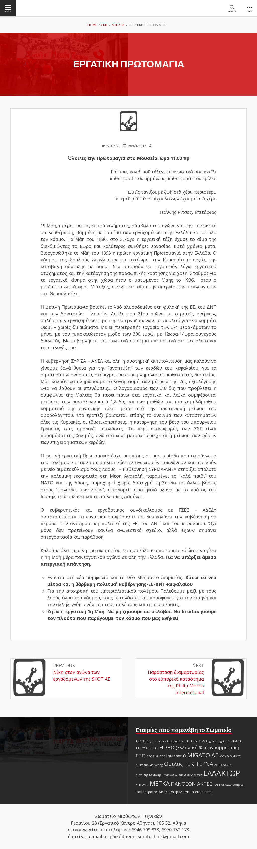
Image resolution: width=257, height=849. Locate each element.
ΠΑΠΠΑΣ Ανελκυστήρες (228, 784)
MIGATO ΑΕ (202, 755)
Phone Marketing (151, 765)
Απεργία (113, 145)
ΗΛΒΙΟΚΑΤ (142, 784)
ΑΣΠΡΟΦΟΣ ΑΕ (223, 765)
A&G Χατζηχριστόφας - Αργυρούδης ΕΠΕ (162, 741)
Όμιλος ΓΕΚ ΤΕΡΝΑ (188, 764)
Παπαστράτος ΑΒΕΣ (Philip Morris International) (174, 791)
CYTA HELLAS (150, 748)
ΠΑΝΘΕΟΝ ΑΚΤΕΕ (191, 783)
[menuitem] (8, 8)
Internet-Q (176, 756)
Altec (194, 741)
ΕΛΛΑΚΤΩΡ (221, 773)
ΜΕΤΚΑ (160, 783)
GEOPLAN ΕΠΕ (156, 756)
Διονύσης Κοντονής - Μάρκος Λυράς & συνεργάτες (169, 775)
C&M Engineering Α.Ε (212, 741)
